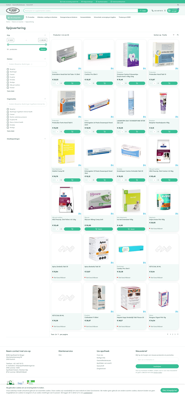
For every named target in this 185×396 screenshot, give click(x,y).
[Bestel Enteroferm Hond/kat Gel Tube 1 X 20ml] (72, 83)
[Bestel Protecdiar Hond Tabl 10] (169, 83)
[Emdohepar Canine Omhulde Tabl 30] (131, 151)
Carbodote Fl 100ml (91, 317)
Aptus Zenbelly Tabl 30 (60, 266)
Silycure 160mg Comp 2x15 (94, 219)
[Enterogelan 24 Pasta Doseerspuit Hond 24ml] (98, 103)
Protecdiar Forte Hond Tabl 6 (62, 122)
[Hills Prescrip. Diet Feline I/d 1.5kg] (66, 200)
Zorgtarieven (101, 368)
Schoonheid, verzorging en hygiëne (105, 17)
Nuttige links (101, 358)
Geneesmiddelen (85, 17)
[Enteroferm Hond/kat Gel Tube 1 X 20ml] (66, 54)
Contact (8, 5)
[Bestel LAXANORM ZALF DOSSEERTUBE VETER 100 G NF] (137, 131)
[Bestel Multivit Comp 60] (72, 180)
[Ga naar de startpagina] (13, 11)
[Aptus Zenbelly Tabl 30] (66, 249)
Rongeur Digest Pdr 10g (157, 317)
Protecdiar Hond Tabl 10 (157, 74)
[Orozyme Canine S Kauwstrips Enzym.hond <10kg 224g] (131, 54)
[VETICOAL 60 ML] (66, 298)
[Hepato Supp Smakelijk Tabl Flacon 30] (131, 298)
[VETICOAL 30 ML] (163, 249)
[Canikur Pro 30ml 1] (98, 54)
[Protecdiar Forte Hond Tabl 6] (66, 103)
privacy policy (158, 372)
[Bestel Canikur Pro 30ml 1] (104, 83)
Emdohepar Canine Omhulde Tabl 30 (130, 171)
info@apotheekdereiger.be (25, 365)
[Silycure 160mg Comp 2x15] (98, 200)
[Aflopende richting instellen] (178, 35)
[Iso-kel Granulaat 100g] (131, 200)
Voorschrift (29, 5)
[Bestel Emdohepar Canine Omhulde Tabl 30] (137, 180)
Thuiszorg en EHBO (125, 17)
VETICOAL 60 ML (58, 315)
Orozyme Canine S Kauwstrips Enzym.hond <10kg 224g (127, 75)
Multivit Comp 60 (58, 171)
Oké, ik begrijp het (170, 390)
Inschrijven (157, 366)
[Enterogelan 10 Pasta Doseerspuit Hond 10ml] (98, 151)
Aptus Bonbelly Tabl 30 (92, 266)
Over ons (100, 355)
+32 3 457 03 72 (18, 363)
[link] (168, 334)
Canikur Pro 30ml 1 (91, 74)
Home (8, 22)
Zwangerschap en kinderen (68, 17)
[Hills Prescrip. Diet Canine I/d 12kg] (163, 151)
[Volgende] (177, 334)
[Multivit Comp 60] (66, 151)
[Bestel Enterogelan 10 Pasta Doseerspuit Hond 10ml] (104, 180)
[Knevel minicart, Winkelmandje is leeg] (169, 10)
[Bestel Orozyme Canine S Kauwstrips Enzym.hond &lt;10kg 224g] (137, 83)
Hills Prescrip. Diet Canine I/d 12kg (161, 171)
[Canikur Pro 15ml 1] (131, 249)
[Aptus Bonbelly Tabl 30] (98, 249)
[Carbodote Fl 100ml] (98, 298)
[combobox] (81, 11)
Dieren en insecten (17, 22)
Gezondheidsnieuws (18, 5)
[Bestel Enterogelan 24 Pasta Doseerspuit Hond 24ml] (104, 131)
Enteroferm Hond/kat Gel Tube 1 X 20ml (66, 74)
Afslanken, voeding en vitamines (47, 17)
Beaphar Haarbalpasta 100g (159, 122)
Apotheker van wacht (104, 363)
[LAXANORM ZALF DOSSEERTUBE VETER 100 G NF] (131, 103)
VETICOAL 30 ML (155, 266)
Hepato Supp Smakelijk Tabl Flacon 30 (130, 317)
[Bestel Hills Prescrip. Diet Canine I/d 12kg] (169, 180)
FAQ (60, 355)
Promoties (31, 17)
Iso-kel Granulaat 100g (125, 219)
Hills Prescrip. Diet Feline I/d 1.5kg (64, 219)
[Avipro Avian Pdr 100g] (163, 200)
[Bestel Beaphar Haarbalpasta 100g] (169, 131)
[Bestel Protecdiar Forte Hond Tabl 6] (72, 131)
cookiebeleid (87, 393)
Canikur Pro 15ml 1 (123, 268)
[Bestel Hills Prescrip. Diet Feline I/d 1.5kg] (72, 229)
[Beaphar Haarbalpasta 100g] (163, 103)
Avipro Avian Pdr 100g (157, 219)
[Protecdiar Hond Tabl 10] (163, 54)
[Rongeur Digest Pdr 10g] (163, 298)
